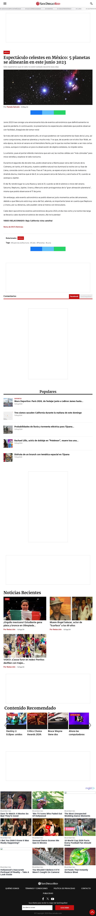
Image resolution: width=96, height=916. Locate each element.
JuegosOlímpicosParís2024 (11, 9)
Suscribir (65, 907)
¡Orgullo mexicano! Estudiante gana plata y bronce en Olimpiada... (23, 624)
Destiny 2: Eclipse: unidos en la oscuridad (14, 734)
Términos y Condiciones (36, 888)
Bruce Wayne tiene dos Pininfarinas (55, 734)
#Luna (48, 242)
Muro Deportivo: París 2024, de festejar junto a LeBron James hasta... (48, 401)
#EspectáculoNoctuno (20, 242)
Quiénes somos (12, 888)
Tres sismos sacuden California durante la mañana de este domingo (48, 413)
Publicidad (48, 893)
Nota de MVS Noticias (13, 227)
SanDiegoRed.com (48, 883)
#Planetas (41, 242)
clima (79, 9)
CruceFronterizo (65, 9)
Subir (92, 912)
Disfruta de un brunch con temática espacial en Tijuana (41, 454)
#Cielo (33, 242)
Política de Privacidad (64, 888)
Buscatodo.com (55, 913)
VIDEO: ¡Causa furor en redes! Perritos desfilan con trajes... (24, 661)
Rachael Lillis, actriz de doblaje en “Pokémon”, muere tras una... (46, 440)
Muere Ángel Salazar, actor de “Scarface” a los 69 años (66, 624)
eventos (49, 9)
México (20, 238)
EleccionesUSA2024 (33, 9)
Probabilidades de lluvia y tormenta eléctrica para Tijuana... (44, 427)
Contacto (86, 888)
